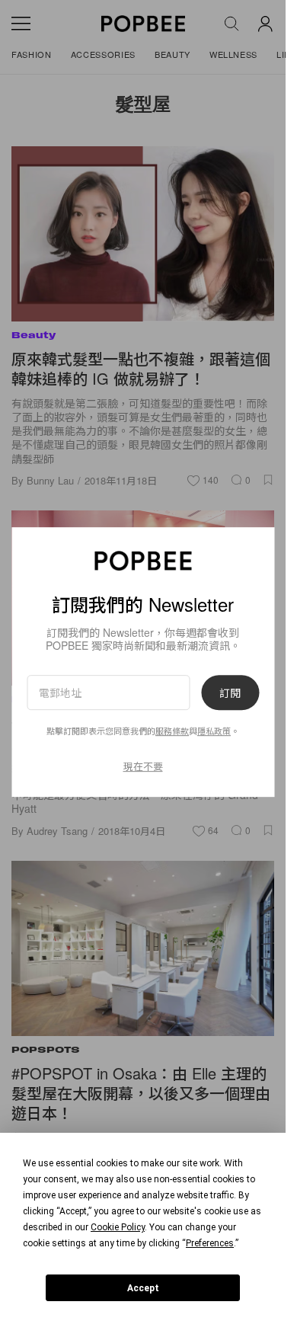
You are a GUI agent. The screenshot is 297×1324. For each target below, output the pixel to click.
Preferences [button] (210, 1243)
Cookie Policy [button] (118, 1227)
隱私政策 (214, 730)
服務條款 (172, 730)
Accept (143, 1288)
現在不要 (143, 766)
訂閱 (230, 692)
